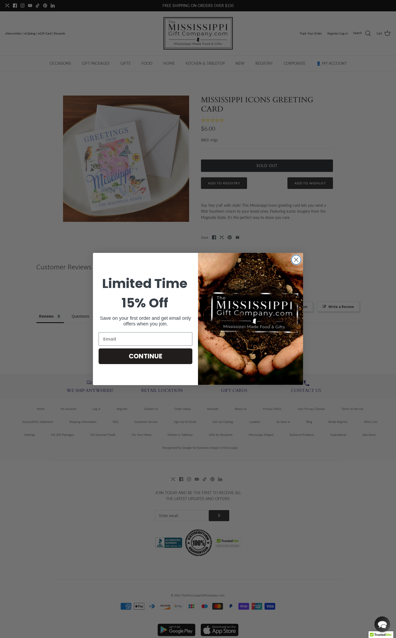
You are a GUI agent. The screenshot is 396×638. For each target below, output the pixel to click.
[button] (382, 624)
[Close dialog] (296, 259)
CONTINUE (145, 356)
